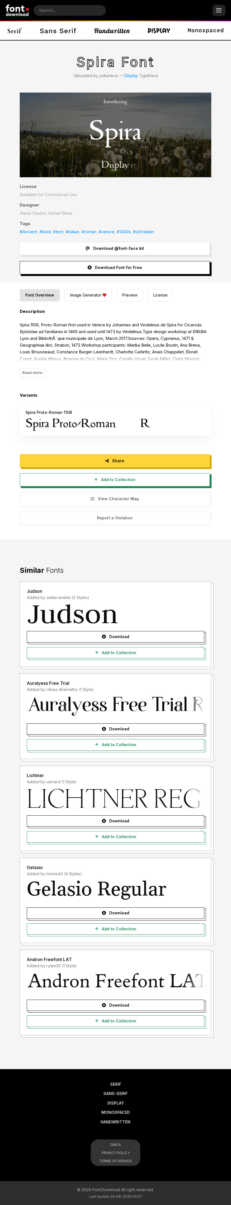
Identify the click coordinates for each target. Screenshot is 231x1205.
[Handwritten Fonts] (112, 30)
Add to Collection (118, 479)
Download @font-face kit (118, 248)
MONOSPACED (115, 1112)
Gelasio (35, 867)
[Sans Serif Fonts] (57, 30)
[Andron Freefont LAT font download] (115, 982)
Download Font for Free (118, 267)
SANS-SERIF (115, 1093)
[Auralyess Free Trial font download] (115, 706)
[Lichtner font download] (115, 798)
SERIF (115, 1084)
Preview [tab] (129, 295)
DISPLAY (115, 1103)
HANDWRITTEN (115, 1121)
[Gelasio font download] (115, 890)
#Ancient (28, 231)
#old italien (143, 231)
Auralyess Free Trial (48, 683)
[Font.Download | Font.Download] (17, 10)
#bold (45, 231)
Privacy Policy (116, 1153)
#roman (88, 231)
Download (118, 636)
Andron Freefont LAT (49, 959)
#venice (106, 231)
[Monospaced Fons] (206, 30)
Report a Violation (115, 517)
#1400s (124, 231)
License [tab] (160, 295)
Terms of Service (115, 1161)
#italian (72, 231)
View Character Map (118, 498)
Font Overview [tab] (39, 295)
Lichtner (35, 775)
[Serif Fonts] (14, 30)
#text (58, 231)
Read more (32, 372)
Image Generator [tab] (85, 295)
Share (117, 460)
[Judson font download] (115, 613)
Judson (34, 591)
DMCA (115, 1145)
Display (131, 75)
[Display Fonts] (158, 30)
